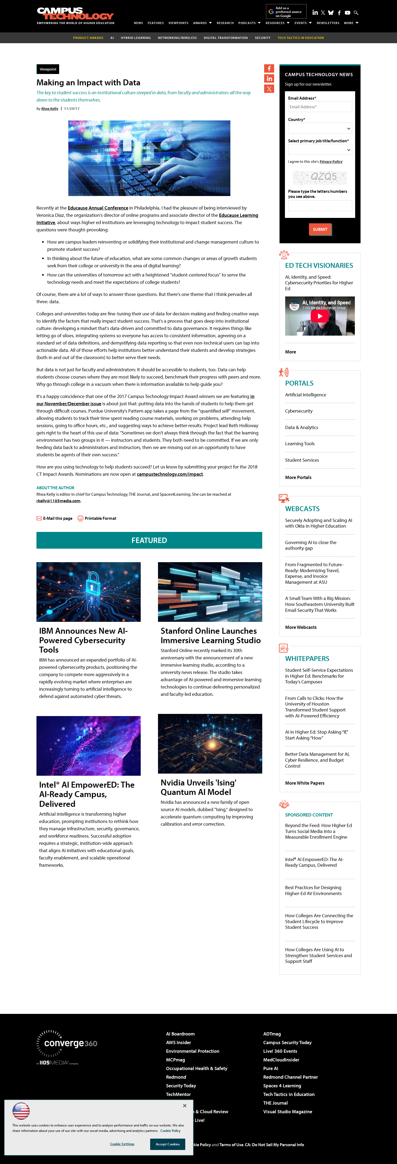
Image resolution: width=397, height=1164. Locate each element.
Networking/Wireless (177, 38)
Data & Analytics (301, 427)
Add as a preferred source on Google (289, 12)
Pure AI (270, 1068)
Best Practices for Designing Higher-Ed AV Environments (313, 890)
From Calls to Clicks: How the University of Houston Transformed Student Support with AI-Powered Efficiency (315, 707)
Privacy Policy (331, 161)
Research (225, 23)
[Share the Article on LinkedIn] (269, 78)
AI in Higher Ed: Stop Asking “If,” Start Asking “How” (316, 735)
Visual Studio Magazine (287, 1111)
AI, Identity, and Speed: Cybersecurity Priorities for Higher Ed (319, 283)
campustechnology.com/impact (170, 474)
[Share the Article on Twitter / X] (269, 88)
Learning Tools (300, 443)
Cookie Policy (198, 1144)
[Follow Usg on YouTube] (347, 12)
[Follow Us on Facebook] (339, 12)
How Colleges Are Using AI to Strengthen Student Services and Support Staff (318, 955)
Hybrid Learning (136, 38)
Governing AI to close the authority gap (311, 545)
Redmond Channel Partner (290, 1077)
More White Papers (305, 783)
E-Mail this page (57, 518)
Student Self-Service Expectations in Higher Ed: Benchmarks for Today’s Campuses (319, 676)
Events (301, 23)
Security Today (181, 1085)
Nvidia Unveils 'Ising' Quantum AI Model (198, 787)
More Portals (298, 477)
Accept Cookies (168, 1144)
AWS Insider (178, 1042)
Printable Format (100, 518)
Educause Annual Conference (98, 208)
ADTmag (272, 1034)
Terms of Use (231, 1144)
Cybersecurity (298, 411)
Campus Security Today (287, 1042)
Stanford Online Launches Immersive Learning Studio (211, 635)
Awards (200, 23)
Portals (299, 382)
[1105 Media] (68, 1092)
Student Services (302, 460)
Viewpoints (179, 23)
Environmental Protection (192, 1051)
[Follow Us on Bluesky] (331, 12)
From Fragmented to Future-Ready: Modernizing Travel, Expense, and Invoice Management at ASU (314, 573)
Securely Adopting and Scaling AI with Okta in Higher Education (318, 523)
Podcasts (247, 23)
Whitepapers (307, 658)
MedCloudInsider (281, 1060)
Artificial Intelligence (305, 395)
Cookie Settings (122, 1144)
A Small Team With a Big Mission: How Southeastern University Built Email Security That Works (320, 604)
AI (112, 38)
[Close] (185, 1106)
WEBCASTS (302, 508)
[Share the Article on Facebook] (269, 68)
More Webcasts (301, 627)
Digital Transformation (226, 38)
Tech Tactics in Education (289, 1094)
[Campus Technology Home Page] (75, 15)
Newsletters (328, 23)
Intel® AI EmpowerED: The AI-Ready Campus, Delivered (87, 794)
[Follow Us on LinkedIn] (315, 12)
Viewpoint (48, 69)
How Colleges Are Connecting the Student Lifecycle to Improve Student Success (319, 921)
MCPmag (175, 1060)
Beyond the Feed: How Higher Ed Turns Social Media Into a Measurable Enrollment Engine (318, 831)
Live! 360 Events (280, 1051)
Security (263, 38)
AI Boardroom (180, 1034)
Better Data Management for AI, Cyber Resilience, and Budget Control (317, 760)
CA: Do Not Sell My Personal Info (274, 1144)
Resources (275, 23)
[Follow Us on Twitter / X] (323, 13)
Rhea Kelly (49, 108)
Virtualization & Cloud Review (197, 1111)
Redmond (176, 1077)
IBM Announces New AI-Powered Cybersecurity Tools (83, 640)
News (138, 23)
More (349, 23)
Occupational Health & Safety (196, 1068)
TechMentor (178, 1094)
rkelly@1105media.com (58, 500)
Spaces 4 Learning (282, 1085)
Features (156, 23)
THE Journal (275, 1103)
